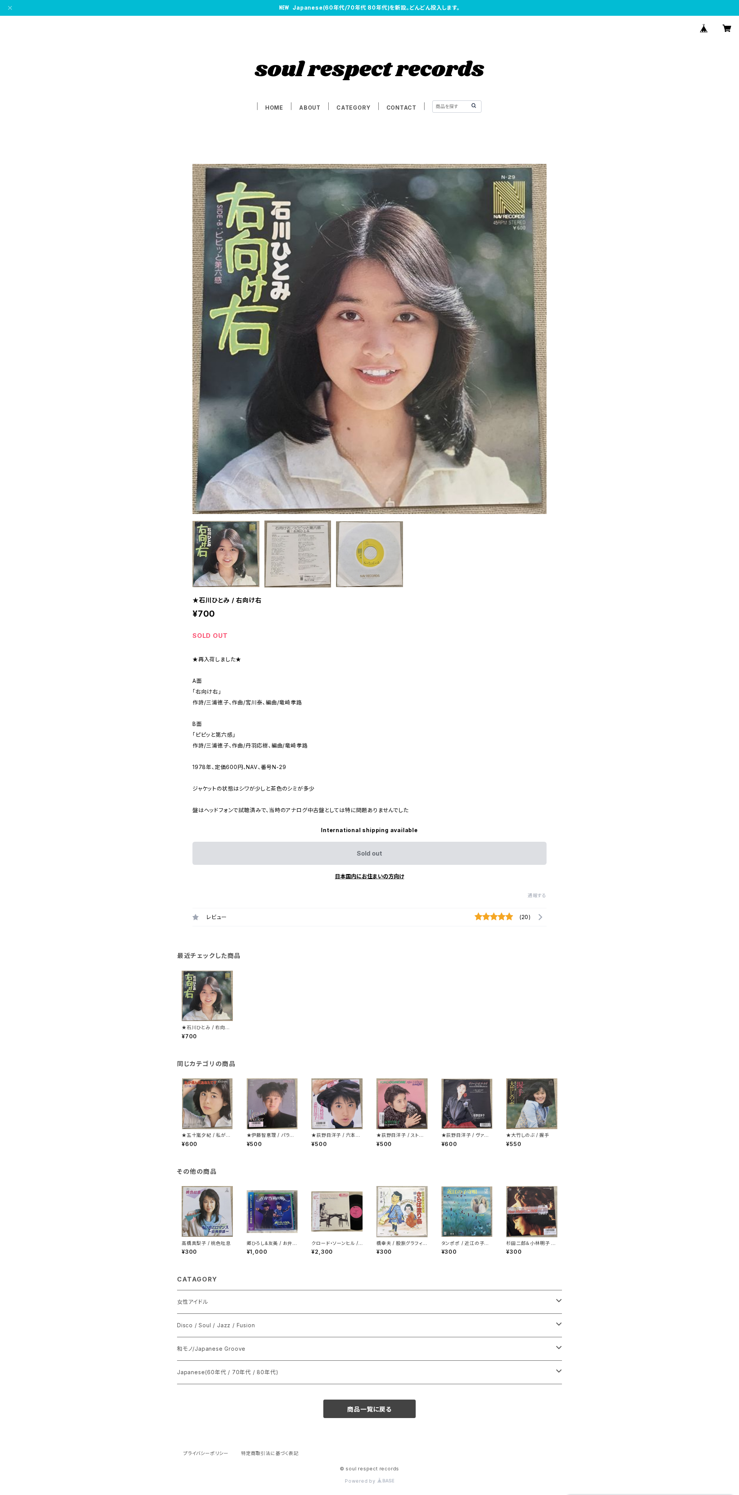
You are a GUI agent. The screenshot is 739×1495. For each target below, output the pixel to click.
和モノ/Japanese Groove (211, 1348)
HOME (274, 107)
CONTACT (401, 107)
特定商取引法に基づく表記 (270, 1453)
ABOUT (310, 107)
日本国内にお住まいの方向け (369, 876)
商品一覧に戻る (369, 1409)
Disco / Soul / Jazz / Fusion (216, 1325)
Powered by (361, 1481)
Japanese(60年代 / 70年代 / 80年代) (227, 1372)
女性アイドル (192, 1301)
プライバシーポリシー (206, 1453)
